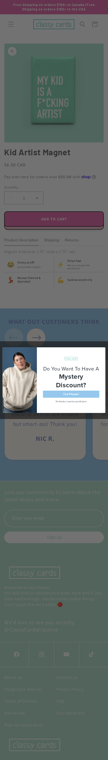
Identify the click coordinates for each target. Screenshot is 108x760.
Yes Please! (71, 394)
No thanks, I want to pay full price (71, 401)
